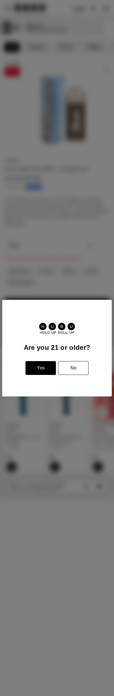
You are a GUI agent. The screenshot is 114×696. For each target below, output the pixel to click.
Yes (41, 368)
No (73, 368)
